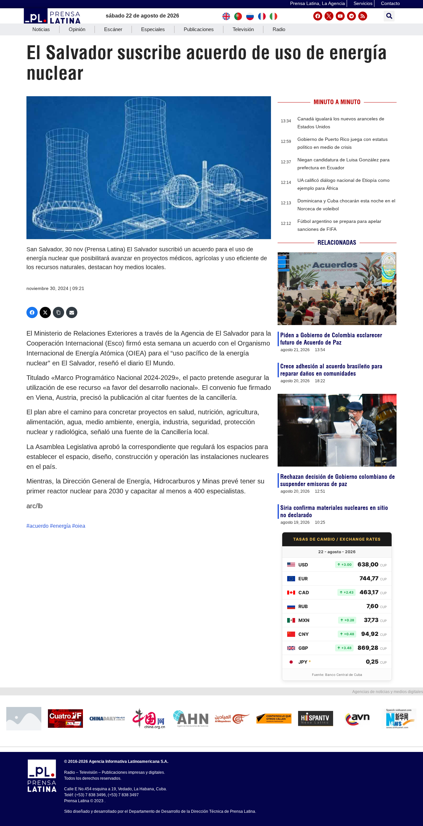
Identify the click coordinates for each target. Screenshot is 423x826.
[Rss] (362, 16)
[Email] (71, 312)
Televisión (243, 29)
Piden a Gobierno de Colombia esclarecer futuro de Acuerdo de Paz (331, 338)
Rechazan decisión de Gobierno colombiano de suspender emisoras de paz (337, 480)
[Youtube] (340, 16)
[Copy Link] (58, 312)
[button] (389, 16)
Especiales (153, 29)
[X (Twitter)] (45, 312)
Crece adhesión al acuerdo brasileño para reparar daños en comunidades (331, 369)
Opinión (77, 29)
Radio (279, 29)
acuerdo (39, 526)
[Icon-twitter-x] (329, 16)
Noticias (41, 29)
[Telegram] (351, 16)
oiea (80, 526)
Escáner (113, 29)
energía (62, 526)
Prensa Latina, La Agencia (317, 3)
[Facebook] (317, 16)
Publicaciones (199, 29)
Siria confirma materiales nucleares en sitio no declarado (334, 511)
